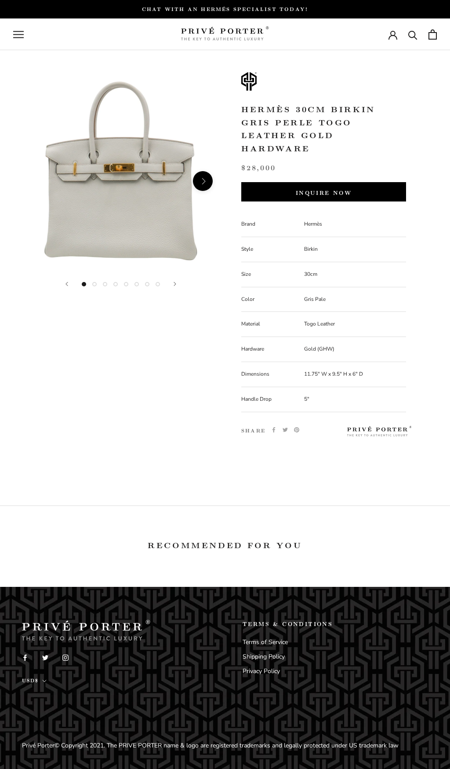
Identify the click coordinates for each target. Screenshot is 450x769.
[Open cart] (432, 34)
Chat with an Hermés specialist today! (225, 9)
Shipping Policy (264, 656)
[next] (203, 181)
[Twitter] (285, 429)
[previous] (38, 181)
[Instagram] (65, 657)
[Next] (175, 284)
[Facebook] (273, 429)
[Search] (412, 34)
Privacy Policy (261, 671)
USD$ (30, 680)
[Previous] (66, 284)
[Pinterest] (296, 429)
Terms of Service (265, 642)
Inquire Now (324, 193)
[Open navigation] (18, 34)
